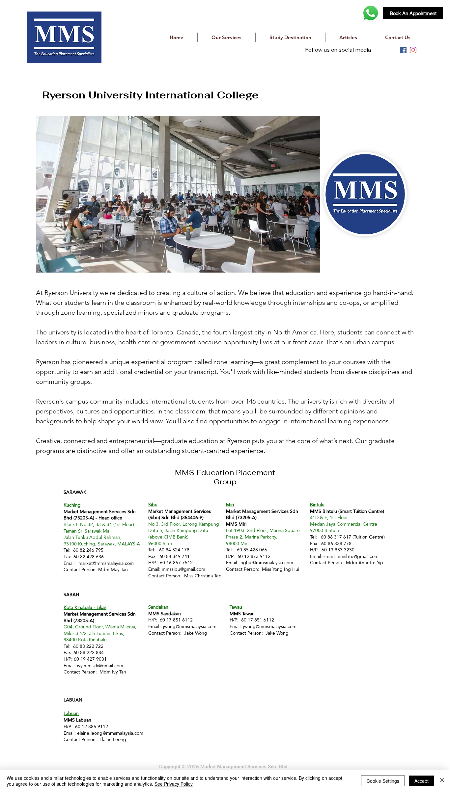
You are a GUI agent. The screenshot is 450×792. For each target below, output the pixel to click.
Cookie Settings (383, 781)
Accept (421, 781)
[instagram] (413, 50)
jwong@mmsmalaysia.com (189, 626)
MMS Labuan (77, 720)
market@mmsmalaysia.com (106, 563)
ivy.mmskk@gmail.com (100, 665)
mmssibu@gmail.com (183, 569)
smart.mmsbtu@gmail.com (351, 556)
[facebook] (403, 50)
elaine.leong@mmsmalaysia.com (110, 733)
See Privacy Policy (174, 783)
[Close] (442, 781)
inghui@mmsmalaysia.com (266, 562)
